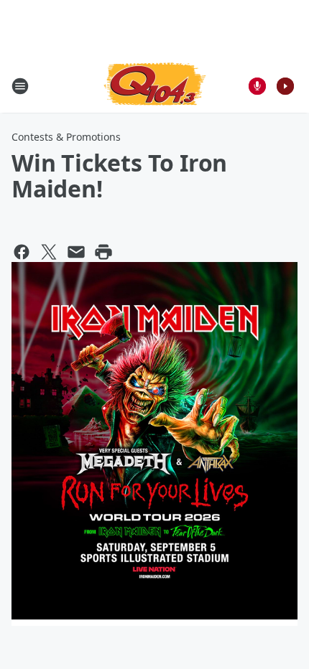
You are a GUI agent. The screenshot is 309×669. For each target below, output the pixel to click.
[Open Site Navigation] (20, 86)
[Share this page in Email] (76, 252)
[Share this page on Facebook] (21, 252)
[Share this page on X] (49, 252)
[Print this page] (103, 252)
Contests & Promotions (66, 137)
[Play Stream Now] (285, 86)
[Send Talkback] (257, 86)
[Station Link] (154, 85)
